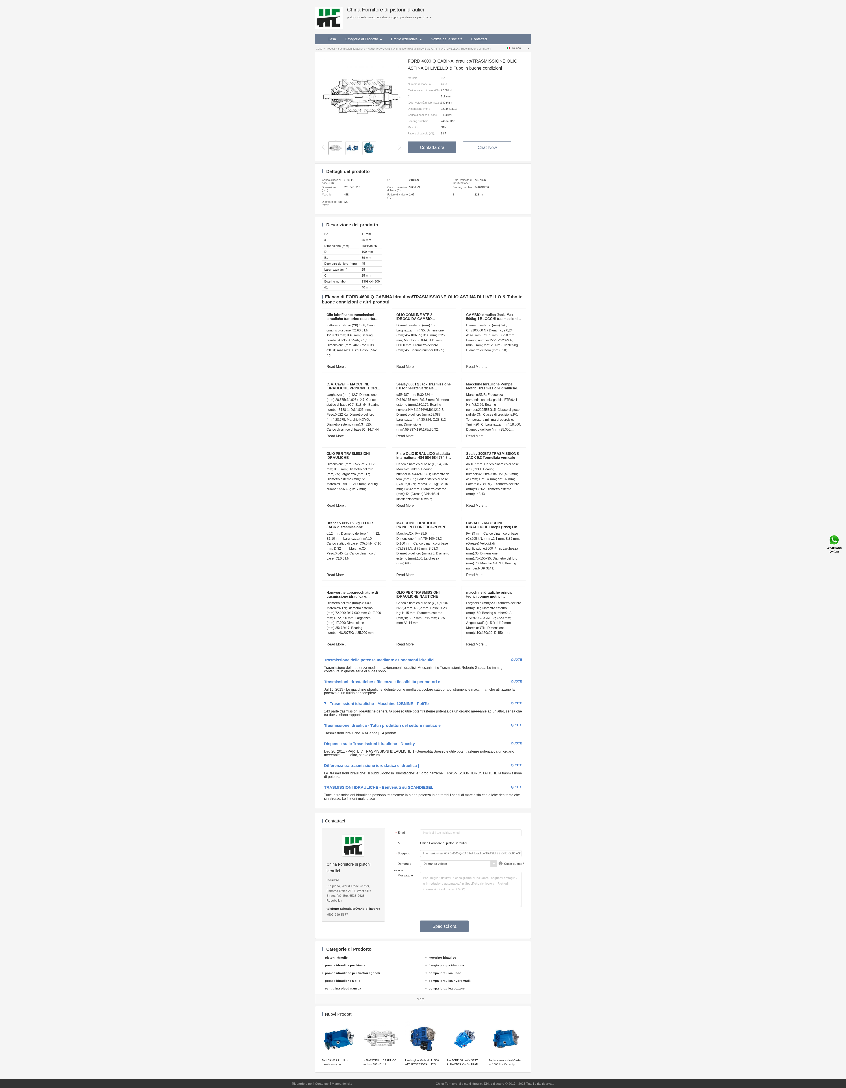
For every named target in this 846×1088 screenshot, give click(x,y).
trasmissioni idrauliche (351, 48)
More (421, 999)
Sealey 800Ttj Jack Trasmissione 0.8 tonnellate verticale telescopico (423, 388)
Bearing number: (418, 121)
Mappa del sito (342, 1083)
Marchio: (413, 78)
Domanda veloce (402, 867)
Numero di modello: (419, 84)
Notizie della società (446, 39)
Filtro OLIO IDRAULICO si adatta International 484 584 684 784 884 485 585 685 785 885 (423, 457)
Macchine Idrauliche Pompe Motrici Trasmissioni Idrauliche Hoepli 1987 (491, 388)
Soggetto (402, 854)
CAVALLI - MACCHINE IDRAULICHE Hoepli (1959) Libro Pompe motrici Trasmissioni (493, 527)
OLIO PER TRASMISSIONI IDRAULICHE (348, 455)
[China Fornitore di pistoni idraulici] (329, 14)
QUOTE (516, 659)
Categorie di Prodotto (361, 39)
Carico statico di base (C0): (424, 90)
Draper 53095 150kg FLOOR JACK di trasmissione (350, 525)
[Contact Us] (834, 544)
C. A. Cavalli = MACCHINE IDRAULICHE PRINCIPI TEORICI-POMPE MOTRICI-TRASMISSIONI (354, 388)
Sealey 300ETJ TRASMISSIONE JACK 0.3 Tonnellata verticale (492, 455)
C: (409, 96)
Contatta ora (432, 147)
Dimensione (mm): (419, 108)
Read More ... (337, 366)
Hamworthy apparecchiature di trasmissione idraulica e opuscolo (352, 596)
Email (400, 833)
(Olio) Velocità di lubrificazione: (424, 102)
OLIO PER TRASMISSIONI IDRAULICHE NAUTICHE (418, 594)
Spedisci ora (444, 926)
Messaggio (404, 876)
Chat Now (487, 147)
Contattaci (479, 39)
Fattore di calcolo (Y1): (421, 133)
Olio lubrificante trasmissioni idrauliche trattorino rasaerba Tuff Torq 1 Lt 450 (351, 319)
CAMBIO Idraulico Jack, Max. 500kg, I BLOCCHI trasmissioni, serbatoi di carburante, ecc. (492, 319)
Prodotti (330, 48)
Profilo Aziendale (404, 39)
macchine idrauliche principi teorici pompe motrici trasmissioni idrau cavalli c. (489, 596)
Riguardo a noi (302, 1083)
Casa (332, 39)
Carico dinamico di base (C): (424, 115)
